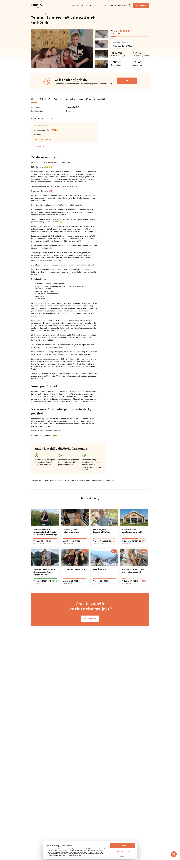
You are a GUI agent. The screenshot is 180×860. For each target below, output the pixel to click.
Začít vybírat (141, 5)
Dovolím (122, 845)
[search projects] (130, 5)
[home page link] (36, 5)
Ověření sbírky (100, 99)
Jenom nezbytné (122, 851)
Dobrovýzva (70, 99)
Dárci (57, 99)
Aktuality (45, 99)
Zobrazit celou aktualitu (43, 140)
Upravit (121, 856)
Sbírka (34, 99)
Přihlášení (122, 5)
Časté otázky (85, 99)
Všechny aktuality (38, 146)
